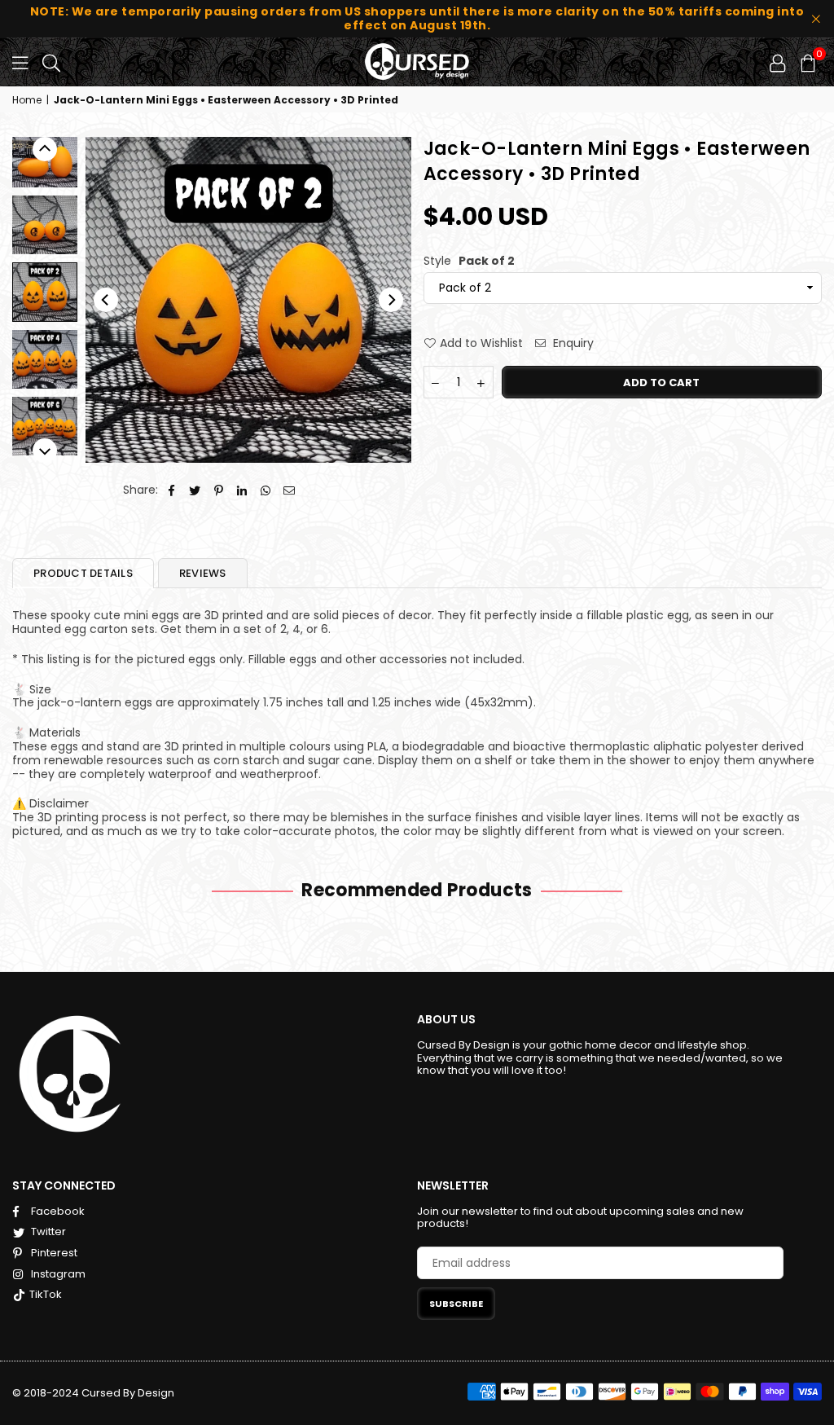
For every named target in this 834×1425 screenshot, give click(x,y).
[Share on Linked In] (242, 490)
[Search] (51, 62)
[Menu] (20, 62)
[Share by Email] (289, 490)
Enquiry (572, 343)
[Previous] (106, 300)
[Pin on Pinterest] (219, 490)
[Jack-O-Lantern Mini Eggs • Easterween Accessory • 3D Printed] (44, 225)
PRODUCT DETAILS (83, 573)
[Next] (391, 300)
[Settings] (777, 62)
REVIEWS (202, 573)
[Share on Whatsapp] (266, 490)
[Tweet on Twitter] (195, 490)
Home (27, 100)
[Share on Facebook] (171, 490)
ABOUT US (446, 1019)
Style (469, 261)
